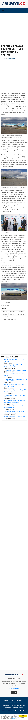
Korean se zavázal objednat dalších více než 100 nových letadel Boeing (15, 380)
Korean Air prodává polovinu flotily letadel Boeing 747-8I (14, 412)
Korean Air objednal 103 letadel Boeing (15, 370)
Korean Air (4, 311)
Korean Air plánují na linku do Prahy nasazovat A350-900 (14, 365)
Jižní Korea (12, 314)
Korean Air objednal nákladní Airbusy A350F (14, 374)
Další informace (14, 718)
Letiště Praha (12, 311)
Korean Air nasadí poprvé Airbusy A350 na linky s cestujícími (15, 390)
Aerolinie (10, 703)
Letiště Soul (5, 314)
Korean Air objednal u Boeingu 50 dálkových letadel (13, 406)
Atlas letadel (17, 703)
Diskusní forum (19, 700)
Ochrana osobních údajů (14, 688)
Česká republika (12, 58)
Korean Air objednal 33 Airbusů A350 (14, 416)
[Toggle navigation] (3, 10)
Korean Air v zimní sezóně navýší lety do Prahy (14, 360)
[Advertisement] (14, 28)
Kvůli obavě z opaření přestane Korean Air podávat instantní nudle (15, 401)
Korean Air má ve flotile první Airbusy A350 (14, 396)
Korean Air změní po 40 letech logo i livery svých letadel (14, 385)
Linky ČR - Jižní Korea (7, 316)
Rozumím (22, 715)
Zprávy (12, 700)
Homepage (6, 700)
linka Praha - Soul (21, 314)
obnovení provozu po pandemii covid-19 (10, 319)
